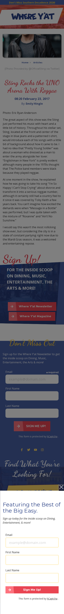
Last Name (12, 570)
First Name (12, 552)
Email (8, 535)
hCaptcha (52, 598)
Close (61, 488)
